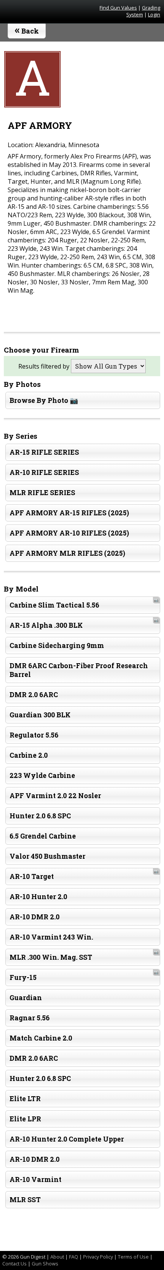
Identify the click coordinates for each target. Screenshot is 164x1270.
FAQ (73, 1256)
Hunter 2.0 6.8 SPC (40, 815)
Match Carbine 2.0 (41, 1038)
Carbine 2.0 (29, 755)
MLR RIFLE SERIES (42, 492)
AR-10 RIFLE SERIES (44, 472)
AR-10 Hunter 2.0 (38, 896)
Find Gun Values (118, 7)
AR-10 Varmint (35, 1179)
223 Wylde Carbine (42, 775)
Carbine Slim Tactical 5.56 (84, 603)
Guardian (26, 997)
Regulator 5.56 (34, 735)
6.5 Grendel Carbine (43, 836)
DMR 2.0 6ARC (34, 694)
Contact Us (14, 1263)
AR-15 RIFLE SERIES (44, 452)
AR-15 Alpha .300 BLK (84, 623)
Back (27, 29)
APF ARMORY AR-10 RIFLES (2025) (69, 533)
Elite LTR (25, 1098)
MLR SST (25, 1199)
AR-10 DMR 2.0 (34, 916)
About (57, 1256)
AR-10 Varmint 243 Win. (51, 937)
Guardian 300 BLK (40, 714)
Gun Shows (45, 1263)
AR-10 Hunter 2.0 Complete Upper (67, 1139)
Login (154, 14)
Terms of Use (133, 1256)
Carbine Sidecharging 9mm (57, 645)
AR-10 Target (84, 875)
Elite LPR (25, 1118)
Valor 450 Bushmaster (47, 856)
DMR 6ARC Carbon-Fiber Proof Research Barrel (79, 670)
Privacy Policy (98, 1256)
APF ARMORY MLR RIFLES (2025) (67, 553)
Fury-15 (84, 976)
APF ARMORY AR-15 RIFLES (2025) (69, 512)
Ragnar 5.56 (30, 1017)
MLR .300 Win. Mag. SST (84, 955)
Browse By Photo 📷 (44, 400)
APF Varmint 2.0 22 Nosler (55, 795)
